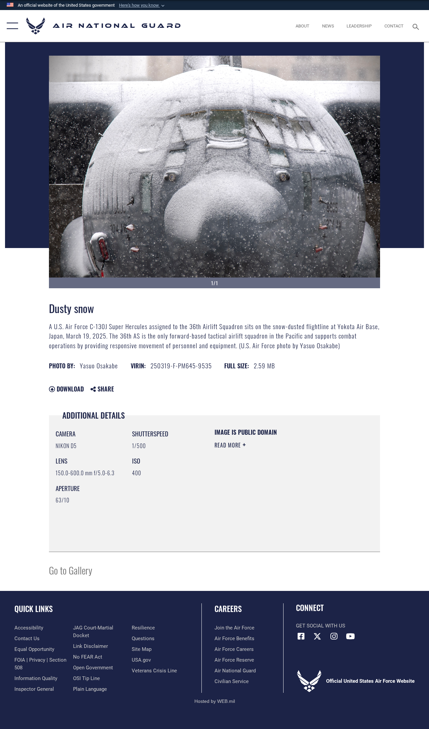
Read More (228, 445)
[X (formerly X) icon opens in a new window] (317, 636)
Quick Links (33, 608)
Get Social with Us (320, 626)
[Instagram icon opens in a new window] (334, 636)
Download (69, 388)
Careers (228, 608)
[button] (142, 5)
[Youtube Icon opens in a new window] (350, 636)
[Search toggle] (417, 26)
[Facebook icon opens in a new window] (301, 636)
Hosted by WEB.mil (214, 701)
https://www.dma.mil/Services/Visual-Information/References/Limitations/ (274, 501)
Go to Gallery (70, 570)
